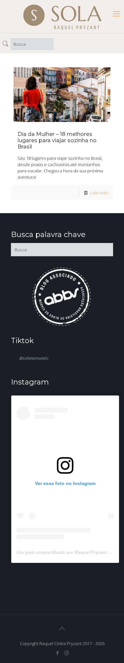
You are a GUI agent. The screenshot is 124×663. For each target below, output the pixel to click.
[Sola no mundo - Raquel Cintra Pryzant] (63, 16)
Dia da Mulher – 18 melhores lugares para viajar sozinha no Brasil (57, 140)
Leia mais (99, 193)
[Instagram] (66, 652)
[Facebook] (57, 652)
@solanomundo (33, 358)
